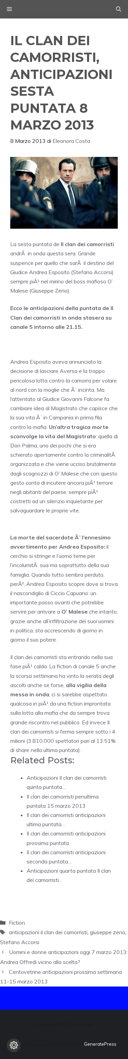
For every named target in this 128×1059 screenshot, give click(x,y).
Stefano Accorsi (19, 942)
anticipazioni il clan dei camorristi (48, 932)
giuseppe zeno (107, 932)
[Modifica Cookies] (13, 1045)
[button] (118, 9)
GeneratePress (100, 1044)
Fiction (17, 922)
